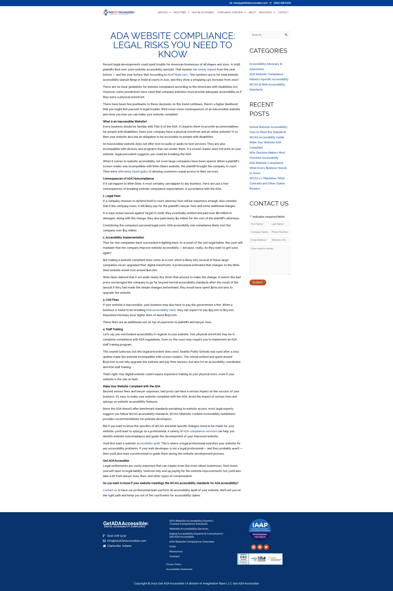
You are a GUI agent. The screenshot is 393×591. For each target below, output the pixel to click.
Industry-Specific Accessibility (268, 79)
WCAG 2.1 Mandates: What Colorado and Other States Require (267, 183)
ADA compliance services (200, 431)
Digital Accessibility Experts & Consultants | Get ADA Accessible (196, 535)
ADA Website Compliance (266, 74)
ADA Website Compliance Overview (191, 541)
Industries (180, 12)
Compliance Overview (230, 12)
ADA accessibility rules (161, 310)
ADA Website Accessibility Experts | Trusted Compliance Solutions (191, 522)
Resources (265, 12)
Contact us (110, 490)
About (252, 12)
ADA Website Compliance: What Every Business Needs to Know (268, 168)
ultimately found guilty (133, 171)
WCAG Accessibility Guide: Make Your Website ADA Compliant (267, 142)
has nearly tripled (204, 69)
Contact (283, 12)
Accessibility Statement (179, 569)
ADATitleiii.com (177, 74)
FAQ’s (172, 546)
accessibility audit (148, 443)
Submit (258, 282)
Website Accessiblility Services (188, 528)
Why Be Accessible (203, 12)
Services (163, 12)
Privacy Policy (173, 564)
